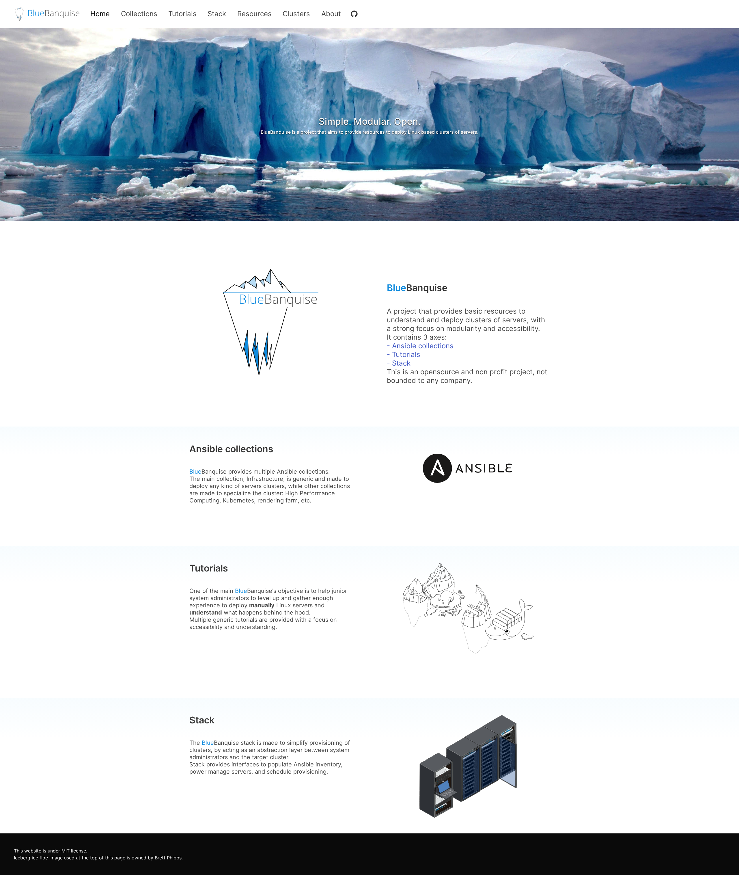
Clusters (296, 14)
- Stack (398, 363)
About (331, 14)
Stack (217, 14)
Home (100, 14)
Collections (139, 14)
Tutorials (182, 14)
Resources (254, 14)
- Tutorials (403, 354)
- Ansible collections (420, 346)
